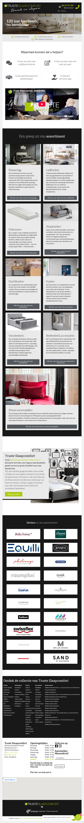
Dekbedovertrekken (20, 701)
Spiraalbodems (7, 710)
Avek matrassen (39, 703)
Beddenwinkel (49, 685)
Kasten (50, 281)
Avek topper (38, 710)
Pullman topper (39, 713)
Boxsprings (15, 170)
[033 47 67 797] (77, 7)
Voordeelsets (16, 335)
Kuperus (28, 699)
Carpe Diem (29, 692)
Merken (28, 685)
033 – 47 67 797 (11, 752)
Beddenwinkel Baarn (50, 692)
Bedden (5, 685)
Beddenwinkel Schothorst (52, 710)
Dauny (27, 703)
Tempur (28, 697)
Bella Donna (29, 722)
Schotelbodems (7, 715)
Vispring (28, 701)
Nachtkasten (16, 281)
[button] (59, 6)
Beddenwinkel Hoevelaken (52, 699)
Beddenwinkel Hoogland (51, 701)
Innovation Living (30, 708)
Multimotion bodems (9, 713)
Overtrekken (18, 692)
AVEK (27, 694)
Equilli (27, 724)
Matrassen (15, 229)
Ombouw (6, 701)
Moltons (17, 690)
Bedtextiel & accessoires (60, 335)
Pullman (28, 687)
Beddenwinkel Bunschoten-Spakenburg (55, 697)
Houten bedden (7, 687)
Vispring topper (39, 715)
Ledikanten (52, 170)
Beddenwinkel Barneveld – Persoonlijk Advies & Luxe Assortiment (62, 694)
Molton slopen (19, 699)
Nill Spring (28, 726)
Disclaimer (23, 818)
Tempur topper (39, 722)
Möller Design (29, 729)
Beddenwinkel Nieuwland (52, 706)
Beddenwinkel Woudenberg (52, 724)
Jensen (27, 706)
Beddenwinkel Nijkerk (51, 708)
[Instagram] (60, 746)
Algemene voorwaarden (36, 818)
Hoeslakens (18, 687)
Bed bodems (6, 706)
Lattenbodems (7, 708)
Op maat (5, 694)
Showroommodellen (20, 410)
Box (4, 703)
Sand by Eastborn (30, 713)
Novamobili (29, 710)
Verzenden (59, 766)
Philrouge (28, 720)
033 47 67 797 (67, 5)
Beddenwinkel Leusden (51, 703)
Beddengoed (18, 685)
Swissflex (28, 717)
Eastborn (28, 690)
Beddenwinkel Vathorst (51, 717)
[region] (42, 24)
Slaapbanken (53, 226)
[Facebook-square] (56, 746)
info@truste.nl (11, 755)
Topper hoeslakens (20, 694)
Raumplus (28, 715)
